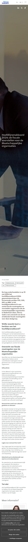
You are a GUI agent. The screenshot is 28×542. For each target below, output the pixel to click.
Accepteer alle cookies (14, 530)
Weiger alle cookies (14, 534)
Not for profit (20, 283)
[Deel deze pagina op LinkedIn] (18, 8)
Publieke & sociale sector (11, 283)
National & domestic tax (11, 285)
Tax (3, 285)
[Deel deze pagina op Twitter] (22, 8)
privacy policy (9, 523)
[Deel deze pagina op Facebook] (25, 8)
